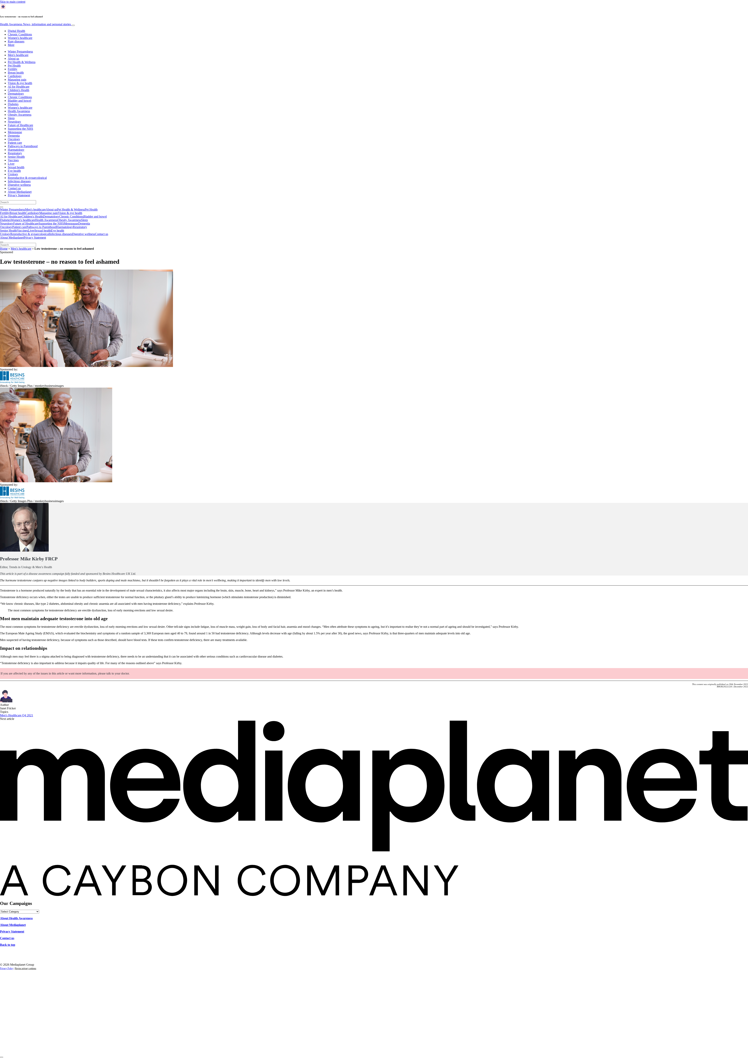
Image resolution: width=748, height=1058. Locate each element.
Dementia (14, 135)
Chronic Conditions (20, 34)
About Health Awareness (16, 918)
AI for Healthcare (18, 86)
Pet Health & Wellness (21, 62)
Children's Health (18, 90)
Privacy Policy (6, 968)
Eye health (14, 170)
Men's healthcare (18, 55)
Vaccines (13, 160)
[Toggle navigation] (73, 25)
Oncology (14, 139)
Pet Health (14, 65)
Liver (11, 163)
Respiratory (15, 153)
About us (13, 58)
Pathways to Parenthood (23, 146)
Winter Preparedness (20, 51)
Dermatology (16, 93)
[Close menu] (1, 242)
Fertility (12, 69)
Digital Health (16, 31)
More (11, 45)
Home (4, 248)
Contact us (14, 188)
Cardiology (15, 76)
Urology (13, 174)
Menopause (15, 132)
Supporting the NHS (20, 128)
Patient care (15, 142)
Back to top (7, 944)
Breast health (16, 72)
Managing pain (17, 79)
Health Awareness (35, 24)
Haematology (16, 149)
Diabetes (13, 104)
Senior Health (16, 156)
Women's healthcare (20, 38)
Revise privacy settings (25, 968)
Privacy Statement (19, 195)
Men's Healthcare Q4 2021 (16, 715)
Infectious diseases (19, 181)
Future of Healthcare (20, 125)
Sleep (11, 118)
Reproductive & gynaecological (27, 177)
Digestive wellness (19, 184)
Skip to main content (12, 1)
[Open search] (1, 207)
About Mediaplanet (20, 191)
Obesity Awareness (19, 114)
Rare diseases (16, 41)
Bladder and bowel (19, 100)
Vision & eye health (20, 83)
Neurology (14, 121)
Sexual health (16, 167)
